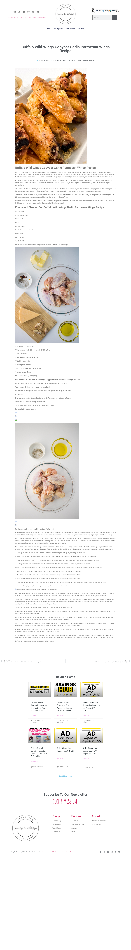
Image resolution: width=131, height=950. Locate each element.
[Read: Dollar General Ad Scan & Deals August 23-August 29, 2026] (91, 689)
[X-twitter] (19, 11)
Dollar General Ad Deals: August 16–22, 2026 (65, 751)
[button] (65, 776)
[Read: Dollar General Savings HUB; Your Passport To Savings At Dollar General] (65, 689)
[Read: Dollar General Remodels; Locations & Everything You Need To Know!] (39, 689)
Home (49, 29)
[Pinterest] (37, 11)
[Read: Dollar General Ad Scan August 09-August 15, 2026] (91, 735)
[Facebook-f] (100, 852)
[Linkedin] (33, 11)
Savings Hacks (70, 29)
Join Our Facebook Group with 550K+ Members (26, 17)
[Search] (114, 17)
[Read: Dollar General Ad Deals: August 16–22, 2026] (65, 735)
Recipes (91, 60)
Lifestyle (81, 29)
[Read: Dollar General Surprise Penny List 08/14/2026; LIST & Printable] (39, 735)
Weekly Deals (58, 29)
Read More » (34, 715)
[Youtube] (24, 11)
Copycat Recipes (82, 60)
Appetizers (72, 60)
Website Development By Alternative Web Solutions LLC (56, 852)
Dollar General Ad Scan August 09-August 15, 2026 (90, 751)
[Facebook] (14, 11)
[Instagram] (28, 11)
